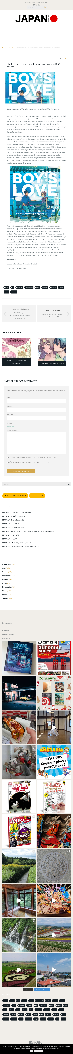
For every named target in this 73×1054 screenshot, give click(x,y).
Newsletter (6, 638)
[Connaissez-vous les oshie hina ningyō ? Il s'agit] (19, 762)
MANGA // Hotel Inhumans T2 (13, 520)
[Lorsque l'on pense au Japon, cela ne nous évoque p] (19, 935)
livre (31, 1009)
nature (28, 1014)
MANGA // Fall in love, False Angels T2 (16, 543)
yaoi (57, 1019)
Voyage (5, 598)
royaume (14, 1019)
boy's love (19, 287)
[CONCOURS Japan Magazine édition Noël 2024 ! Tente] (54, 693)
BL (12, 287)
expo (14, 1005)
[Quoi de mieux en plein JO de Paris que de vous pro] (19, 796)
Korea (4, 583)
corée (31, 1000)
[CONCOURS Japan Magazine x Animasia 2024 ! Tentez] (54, 762)
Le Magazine (7, 623)
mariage (13, 1014)
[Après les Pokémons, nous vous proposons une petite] (54, 866)
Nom (8, 397)
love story (53, 287)
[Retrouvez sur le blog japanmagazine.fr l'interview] (19, 693)
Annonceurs (6, 627)
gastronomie (43, 1005)
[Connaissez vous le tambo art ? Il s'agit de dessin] (19, 970)
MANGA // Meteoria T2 (10, 535)
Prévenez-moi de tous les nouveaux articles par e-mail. (30, 462)
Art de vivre (6, 564)
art (18, 1000)
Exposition (21, 1005)
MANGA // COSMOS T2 (11, 524)
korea (11, 1009)
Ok (31, 1051)
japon (5, 1009)
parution (48, 1014)
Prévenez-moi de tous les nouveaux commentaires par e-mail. (32, 458)
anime (12, 1000)
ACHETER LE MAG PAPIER (15, 496)
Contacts (5, 631)
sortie (21, 1019)
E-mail (9, 406)
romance (14, 292)
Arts (4, 568)
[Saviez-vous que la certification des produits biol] (19, 866)
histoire (59, 1005)
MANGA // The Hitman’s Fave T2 (14, 527)
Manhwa (6, 1014)
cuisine (48, 1000)
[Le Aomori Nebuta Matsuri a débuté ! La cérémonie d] (54, 831)
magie (54, 1009)
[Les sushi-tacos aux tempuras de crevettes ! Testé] (19, 727)
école (63, 1019)
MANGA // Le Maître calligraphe (13, 516)
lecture (25, 1009)
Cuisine (5, 572)
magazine (47, 1009)
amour (6, 287)
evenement (6, 1005)
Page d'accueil (6, 48)
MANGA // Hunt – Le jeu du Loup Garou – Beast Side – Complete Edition (28, 531)
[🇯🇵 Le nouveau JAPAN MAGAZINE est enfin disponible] (54, 658)
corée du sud (39, 1000)
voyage (43, 1019)
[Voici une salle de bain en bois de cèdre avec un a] (19, 900)
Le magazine (7, 587)
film (36, 1005)
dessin (62, 1000)
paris (41, 1014)
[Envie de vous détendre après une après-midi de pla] (54, 796)
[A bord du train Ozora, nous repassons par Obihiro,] (54, 970)
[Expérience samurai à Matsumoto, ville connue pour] (54, 727)
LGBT (37, 287)
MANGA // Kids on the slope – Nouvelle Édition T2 (20, 546)
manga (61, 287)
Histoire (5, 579)
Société (4, 595)
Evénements (6, 576)
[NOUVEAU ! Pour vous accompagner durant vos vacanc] (19, 831)
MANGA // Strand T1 (9, 539)
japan (66, 1005)
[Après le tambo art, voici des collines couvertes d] (54, 935)
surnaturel (28, 1019)
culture (55, 1000)
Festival (29, 1005)
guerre (51, 1005)
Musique (21, 1014)
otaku (6, 292)
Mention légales (8, 634)
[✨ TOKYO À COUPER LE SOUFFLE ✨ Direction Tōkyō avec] (19, 658)
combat (24, 1000)
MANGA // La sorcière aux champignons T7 (17, 512)
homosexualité (29, 287)
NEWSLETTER (37, 496)
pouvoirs (56, 1014)
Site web (10, 415)
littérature (45, 287)
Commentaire (12, 430)
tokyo (36, 1019)
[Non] (71, 1049)
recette (63, 1014)
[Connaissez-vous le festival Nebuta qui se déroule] (54, 900)
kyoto (18, 1009)
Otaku (13, 48)
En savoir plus (38, 1051)
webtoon (51, 1019)
